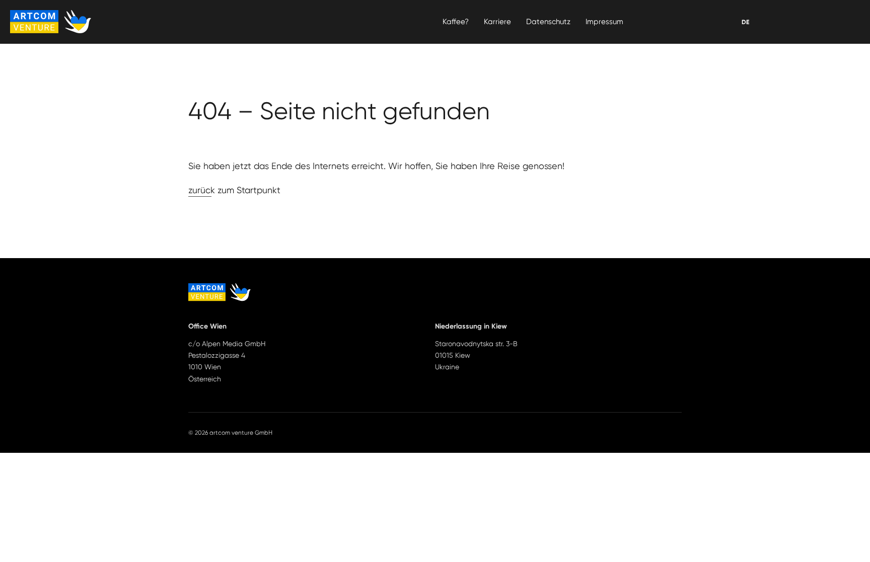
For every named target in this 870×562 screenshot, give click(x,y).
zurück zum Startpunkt (234, 190)
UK (745, 22)
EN (745, 22)
